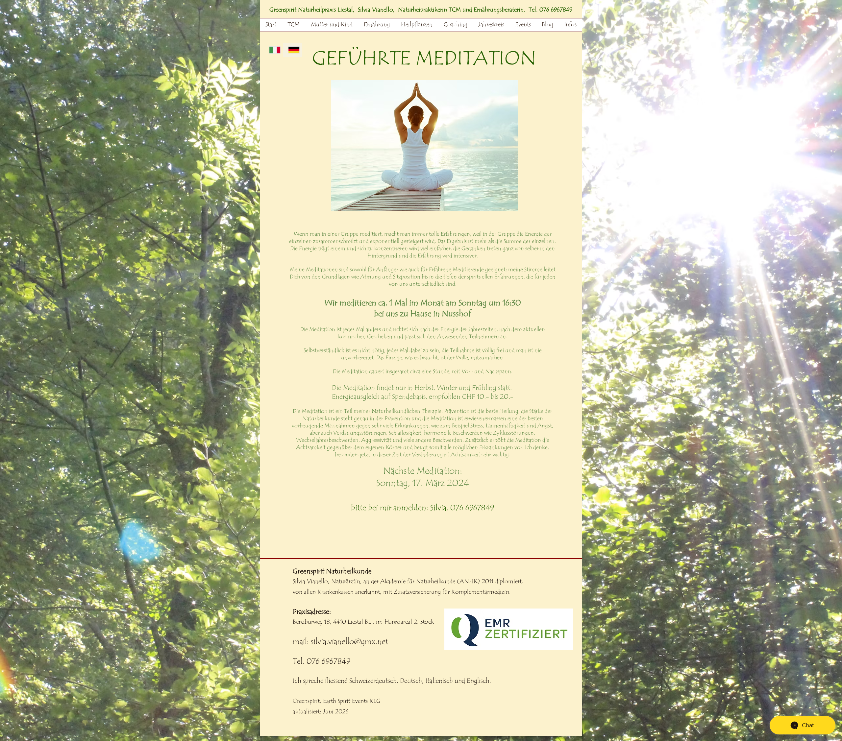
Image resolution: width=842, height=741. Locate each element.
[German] (292, 50)
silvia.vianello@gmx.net (349, 641)
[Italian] (273, 50)
